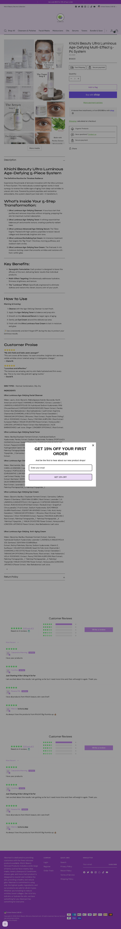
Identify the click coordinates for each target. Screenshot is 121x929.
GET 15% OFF (60, 477)
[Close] (93, 445)
